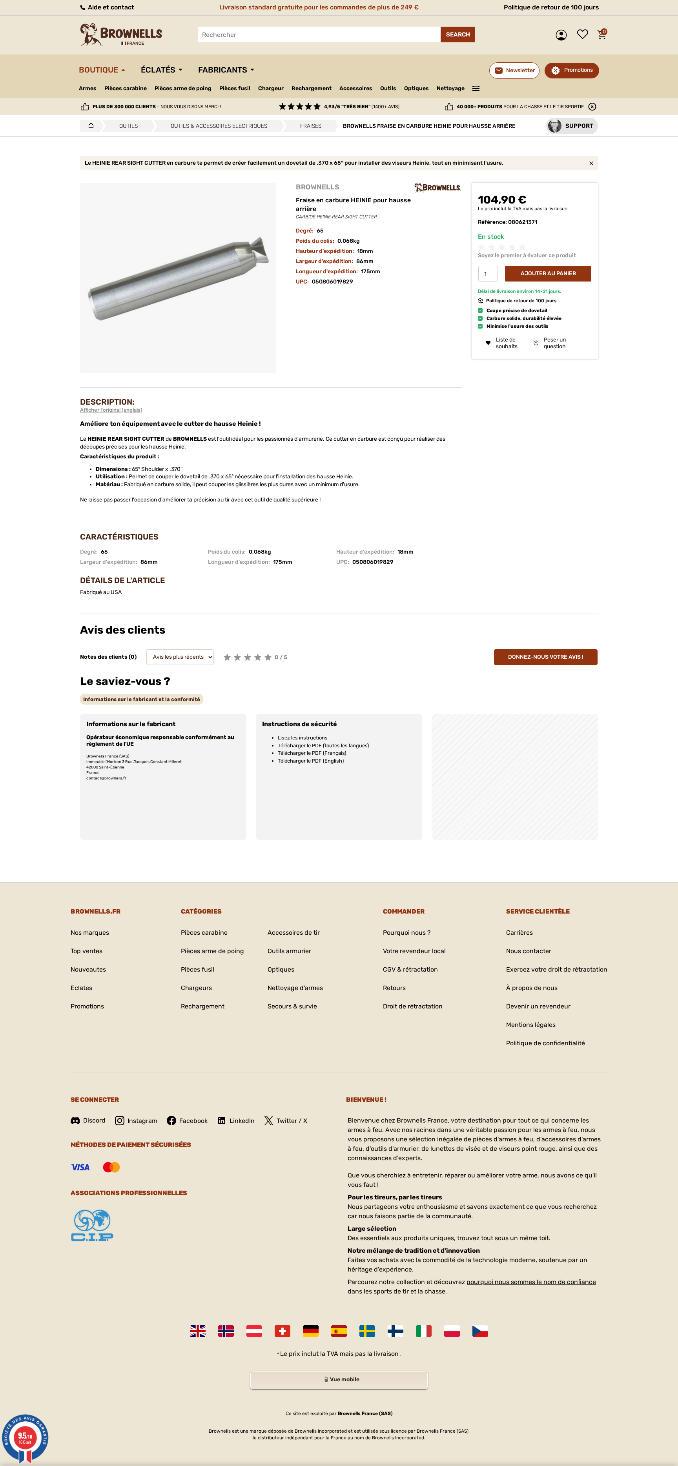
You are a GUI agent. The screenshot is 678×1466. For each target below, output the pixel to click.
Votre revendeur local (414, 951)
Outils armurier (289, 951)
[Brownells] (438, 188)
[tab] (141, 699)
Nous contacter (528, 951)
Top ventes (86, 951)
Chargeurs (196, 988)
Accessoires (355, 88)
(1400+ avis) (361, 106)
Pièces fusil (234, 88)
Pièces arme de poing (183, 88)
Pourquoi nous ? (407, 932)
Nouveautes (88, 969)
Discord (94, 1120)
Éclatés (158, 69)
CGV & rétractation (410, 969)
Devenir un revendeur (538, 1006)
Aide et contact (110, 7)
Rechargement (312, 88)
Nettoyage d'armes (295, 988)
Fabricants (222, 69)
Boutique (98, 69)
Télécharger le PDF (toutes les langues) (323, 745)
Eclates (81, 988)
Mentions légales (531, 1024)
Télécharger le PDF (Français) (312, 753)
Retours (394, 988)
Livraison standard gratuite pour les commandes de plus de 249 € (319, 7)
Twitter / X (292, 1120)
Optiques (416, 88)
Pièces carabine (125, 88)
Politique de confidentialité (545, 1043)
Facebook (193, 1120)
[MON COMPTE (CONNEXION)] (563, 35)
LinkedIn (242, 1120)
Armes (88, 88)
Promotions (578, 70)
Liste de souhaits (584, 35)
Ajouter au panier (548, 273)
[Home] (89, 126)
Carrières (519, 932)
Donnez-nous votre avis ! (545, 657)
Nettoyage (451, 88)
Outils (388, 88)
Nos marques (90, 932)
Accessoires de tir (294, 932)
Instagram (142, 1120)
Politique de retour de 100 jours (551, 7)
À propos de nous (532, 988)
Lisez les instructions (303, 738)
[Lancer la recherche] (458, 34)
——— (476, 87)
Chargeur (271, 88)
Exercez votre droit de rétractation (556, 969)
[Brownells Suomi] (395, 1331)
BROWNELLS (317, 187)
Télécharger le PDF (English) (311, 761)
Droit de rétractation (413, 1006)
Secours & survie (292, 1006)
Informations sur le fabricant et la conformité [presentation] (141, 699)
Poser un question (555, 343)
